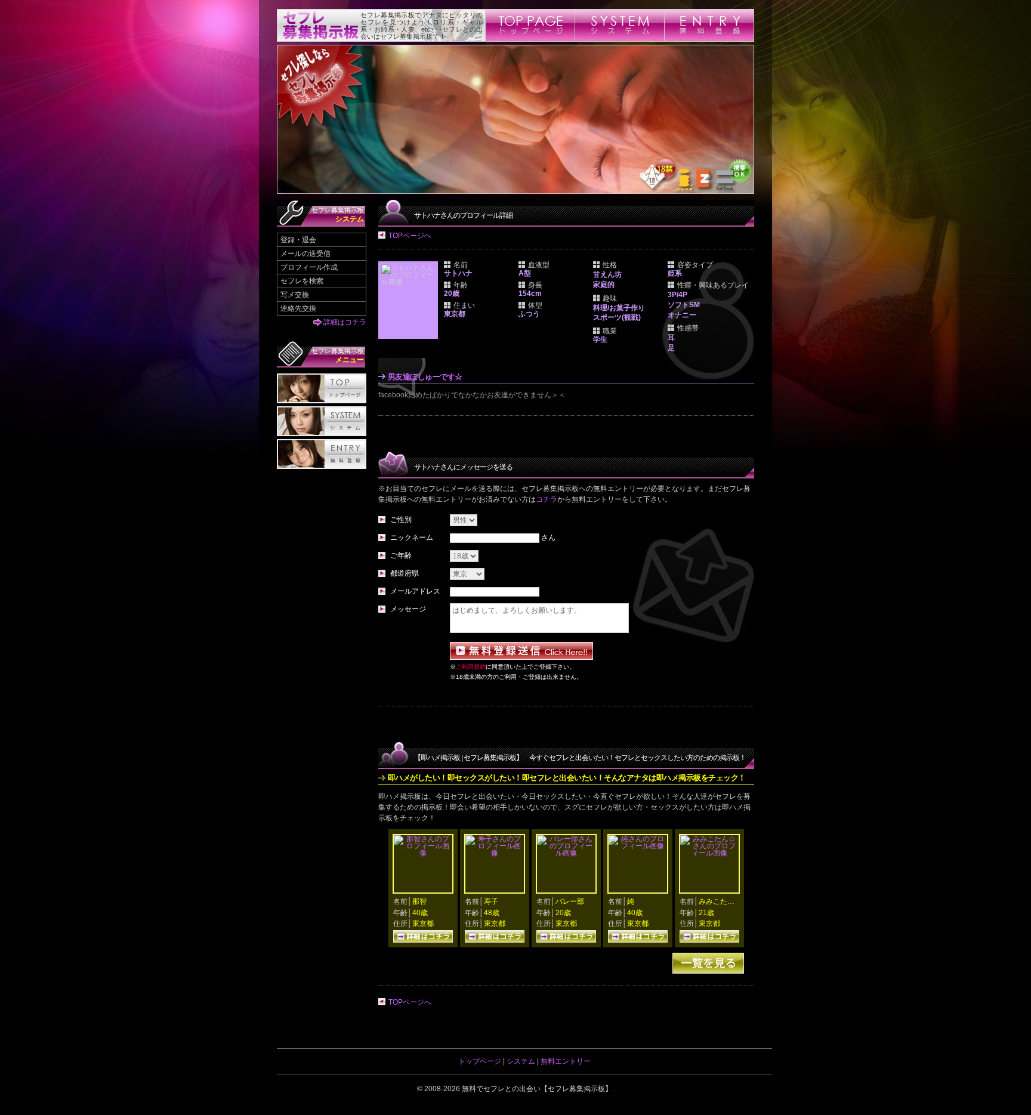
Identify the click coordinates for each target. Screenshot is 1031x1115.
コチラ (546, 499)
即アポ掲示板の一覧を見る (708, 963)
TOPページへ (409, 235)
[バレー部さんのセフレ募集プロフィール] (566, 853)
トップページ (479, 1061)
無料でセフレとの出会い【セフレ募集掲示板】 (537, 1089)
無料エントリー (566, 1061)
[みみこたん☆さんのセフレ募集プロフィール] (709, 853)
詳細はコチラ (344, 322)
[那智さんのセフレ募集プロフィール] (423, 853)
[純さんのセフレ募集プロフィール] (638, 846)
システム (521, 1061)
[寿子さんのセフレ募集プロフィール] (494, 853)
